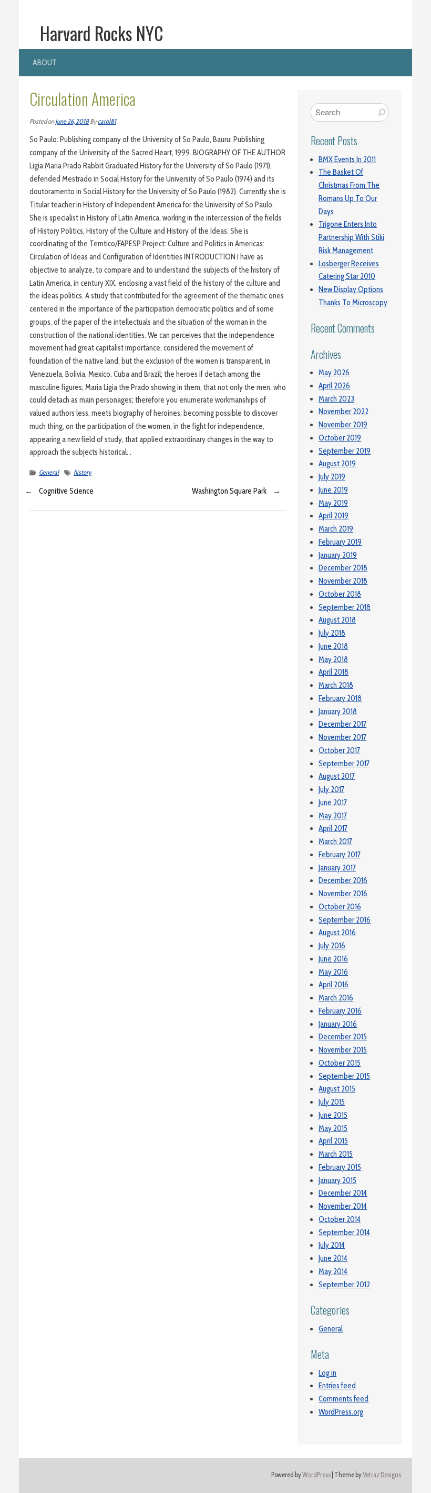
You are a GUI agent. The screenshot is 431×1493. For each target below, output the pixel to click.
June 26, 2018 (72, 121)
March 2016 (336, 998)
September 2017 (344, 763)
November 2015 (343, 1050)
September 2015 (344, 1076)
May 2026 (334, 372)
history (82, 472)
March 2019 (336, 529)
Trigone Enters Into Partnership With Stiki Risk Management (351, 237)
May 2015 (333, 1128)
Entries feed (337, 1385)
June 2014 (333, 1258)
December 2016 (343, 880)
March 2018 (336, 685)
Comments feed (343, 1399)
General (49, 472)
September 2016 (345, 920)
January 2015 (337, 1180)
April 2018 (333, 672)
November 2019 (343, 424)
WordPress (316, 1475)
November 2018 (343, 581)
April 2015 (333, 1141)
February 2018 (340, 698)
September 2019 (345, 451)
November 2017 (342, 737)
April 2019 (333, 515)
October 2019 (340, 438)
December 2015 (343, 1036)
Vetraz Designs (382, 1475)
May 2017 (333, 815)
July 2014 (332, 1245)
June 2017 (333, 802)
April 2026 (334, 385)
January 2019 (338, 555)
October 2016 (340, 906)
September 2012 (344, 1284)
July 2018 (332, 633)
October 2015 (340, 1063)
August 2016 (337, 932)
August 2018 (337, 620)
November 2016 (343, 893)
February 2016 (340, 1011)
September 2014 (344, 1232)
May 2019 (333, 503)
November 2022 (343, 411)
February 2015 (340, 1167)
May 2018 (333, 659)
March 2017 (335, 841)
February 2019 (340, 542)
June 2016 (333, 959)
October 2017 (339, 750)
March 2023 (336, 399)
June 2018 (333, 646)
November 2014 (343, 1206)
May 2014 (333, 1271)
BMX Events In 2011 (347, 159)
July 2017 (331, 789)
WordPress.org (341, 1412)
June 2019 (333, 490)
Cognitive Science (66, 491)
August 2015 (337, 1089)
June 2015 (333, 1115)
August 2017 (337, 776)
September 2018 (345, 607)
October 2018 (340, 594)
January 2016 (338, 1024)
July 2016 (332, 945)
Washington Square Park (229, 491)
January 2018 (338, 711)
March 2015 (336, 1154)
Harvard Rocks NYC (101, 33)
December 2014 (343, 1193)
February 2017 (340, 854)
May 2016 (333, 972)
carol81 (107, 121)
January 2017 (337, 868)
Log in (327, 1373)
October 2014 (340, 1219)
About (45, 62)
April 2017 (333, 828)
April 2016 (333, 984)
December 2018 (343, 568)
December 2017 (342, 724)
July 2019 (332, 477)
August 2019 (337, 463)
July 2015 (332, 1102)
